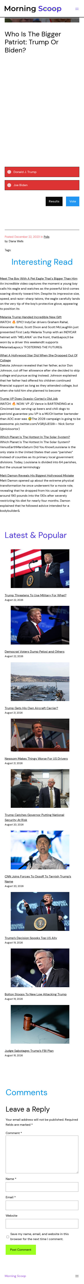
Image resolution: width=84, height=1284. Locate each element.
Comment (14, 1133)
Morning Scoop (15, 1276)
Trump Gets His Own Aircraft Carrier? (31, 708)
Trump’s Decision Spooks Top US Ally (31, 938)
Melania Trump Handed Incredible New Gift (31, 317)
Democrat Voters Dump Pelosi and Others (34, 652)
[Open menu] (77, 9)
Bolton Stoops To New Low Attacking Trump (36, 994)
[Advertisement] (42, 101)
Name (11, 1179)
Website (11, 1216)
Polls (46, 237)
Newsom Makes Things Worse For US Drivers (36, 759)
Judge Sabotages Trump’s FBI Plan (29, 1051)
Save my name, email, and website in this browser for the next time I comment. (39, 1236)
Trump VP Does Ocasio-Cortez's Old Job (29, 399)
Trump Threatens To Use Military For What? (35, 595)
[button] (45, 172)
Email (11, 1197)
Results (54, 201)
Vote (72, 201)
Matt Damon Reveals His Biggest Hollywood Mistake (37, 475)
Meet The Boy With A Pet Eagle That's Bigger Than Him (38, 278)
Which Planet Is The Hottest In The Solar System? (35, 437)
